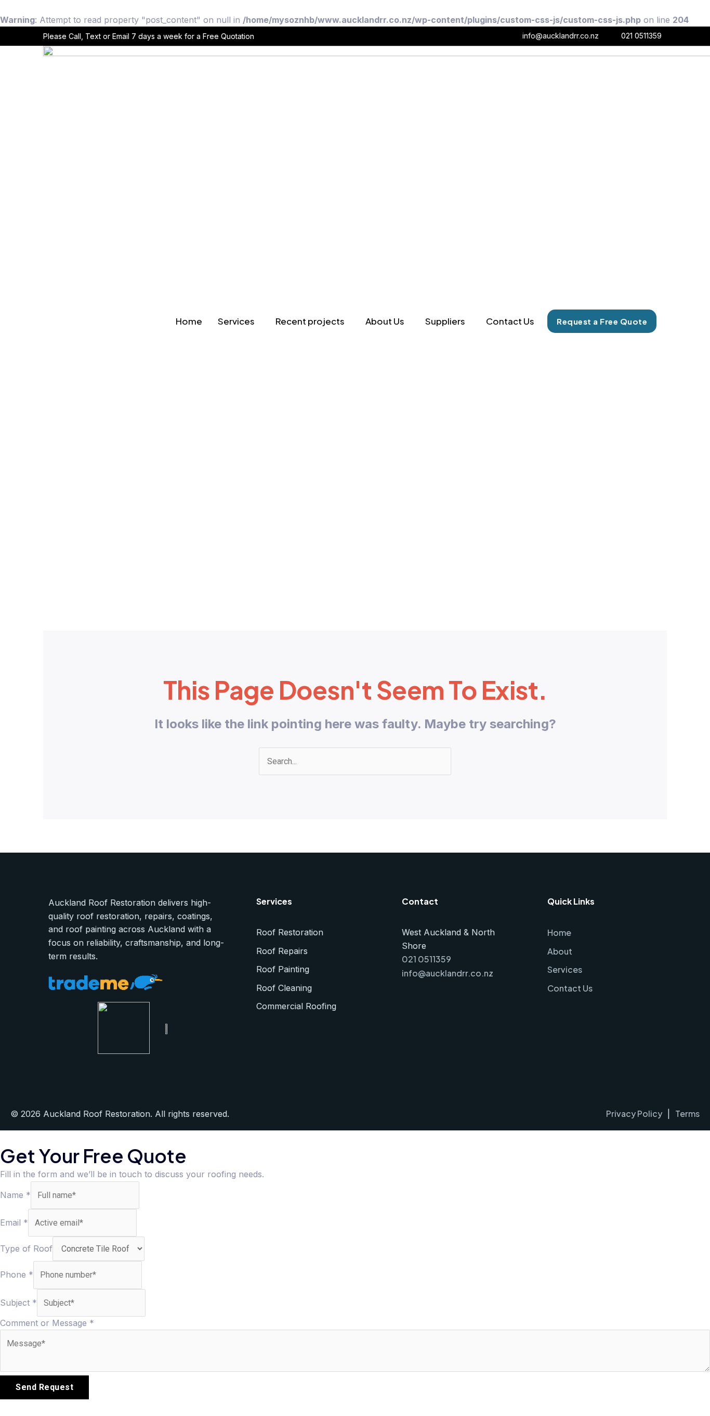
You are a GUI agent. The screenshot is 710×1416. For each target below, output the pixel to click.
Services (236, 321)
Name (15, 1195)
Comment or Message (47, 1323)
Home (189, 321)
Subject (18, 1302)
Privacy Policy (634, 1113)
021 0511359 (641, 35)
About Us (384, 321)
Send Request (44, 1387)
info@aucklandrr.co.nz (560, 35)
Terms (687, 1113)
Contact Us (510, 321)
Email (14, 1222)
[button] (239, 321)
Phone (16, 1274)
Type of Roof (26, 1248)
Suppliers (445, 321)
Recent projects (310, 321)
